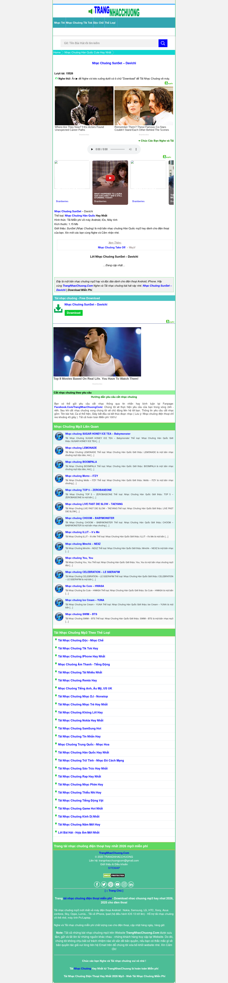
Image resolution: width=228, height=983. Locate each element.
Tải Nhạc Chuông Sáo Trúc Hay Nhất (83, 768)
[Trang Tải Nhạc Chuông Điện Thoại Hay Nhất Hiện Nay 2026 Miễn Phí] (114, 15)
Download (74, 313)
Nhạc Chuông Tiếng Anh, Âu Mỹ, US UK (85, 688)
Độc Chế (98, 22)
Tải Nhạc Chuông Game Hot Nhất (80, 808)
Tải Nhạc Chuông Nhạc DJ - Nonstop (83, 696)
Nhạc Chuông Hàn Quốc (80, 215)
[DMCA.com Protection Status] (114, 876)
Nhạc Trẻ (59, 22)
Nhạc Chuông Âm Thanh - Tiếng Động (84, 664)
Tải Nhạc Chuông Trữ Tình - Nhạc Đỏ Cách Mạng (91, 760)
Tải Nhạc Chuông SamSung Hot (79, 728)
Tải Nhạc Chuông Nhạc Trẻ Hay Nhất (83, 704)
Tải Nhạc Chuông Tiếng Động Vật (80, 800)
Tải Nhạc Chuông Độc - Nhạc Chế (80, 640)
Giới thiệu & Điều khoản (114, 864)
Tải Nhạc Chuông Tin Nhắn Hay (79, 736)
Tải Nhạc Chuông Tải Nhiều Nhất (80, 672)
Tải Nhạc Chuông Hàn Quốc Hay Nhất (83, 752)
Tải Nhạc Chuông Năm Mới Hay (79, 824)
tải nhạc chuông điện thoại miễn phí (87, 898)
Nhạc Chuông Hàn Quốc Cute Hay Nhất (87, 52)
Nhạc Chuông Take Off (112, 247)
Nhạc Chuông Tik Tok (79, 22)
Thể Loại (110, 22)
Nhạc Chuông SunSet (67, 211)
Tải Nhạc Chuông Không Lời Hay (80, 712)
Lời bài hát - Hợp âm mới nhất (78, 832)
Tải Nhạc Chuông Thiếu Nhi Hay (79, 792)
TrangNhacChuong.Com (78, 286)
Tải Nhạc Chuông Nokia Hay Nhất (80, 720)
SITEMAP (114, 868)
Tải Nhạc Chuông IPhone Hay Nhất (81, 656)
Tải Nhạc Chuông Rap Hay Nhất (79, 776)
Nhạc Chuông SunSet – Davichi (114, 63)
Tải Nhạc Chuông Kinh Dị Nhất (78, 816)
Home (57, 52)
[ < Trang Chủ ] (114, 890)
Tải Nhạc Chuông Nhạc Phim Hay (80, 784)
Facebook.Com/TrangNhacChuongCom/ (78, 407)
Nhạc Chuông (82, 968)
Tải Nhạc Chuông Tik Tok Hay (78, 648)
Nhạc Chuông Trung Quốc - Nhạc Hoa (83, 744)
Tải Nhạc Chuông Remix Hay (77, 680)
